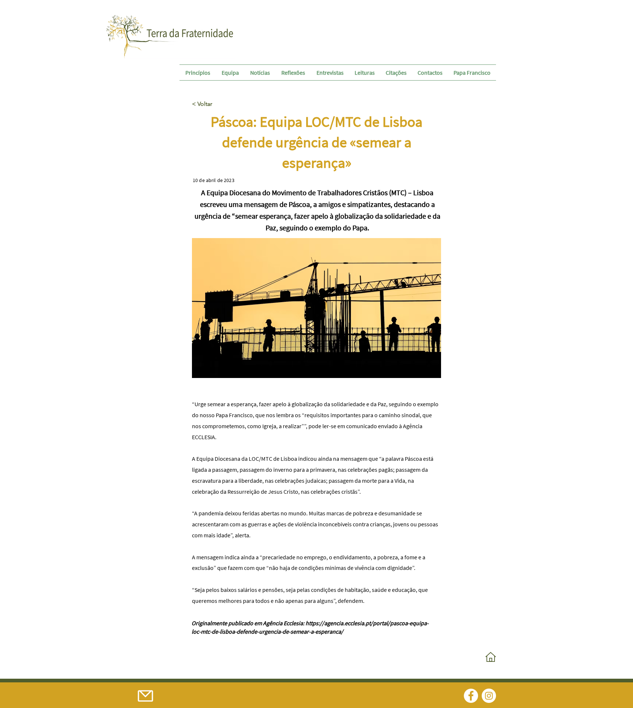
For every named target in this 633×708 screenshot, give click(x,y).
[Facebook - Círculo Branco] (471, 696)
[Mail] (145, 696)
